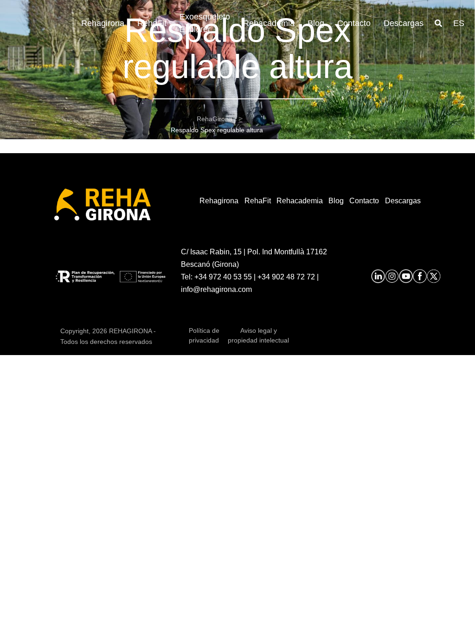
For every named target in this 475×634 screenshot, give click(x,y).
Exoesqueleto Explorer (205, 23)
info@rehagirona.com (216, 289)
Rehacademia (269, 23)
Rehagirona (102, 23)
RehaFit (152, 23)
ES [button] (458, 23)
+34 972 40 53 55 (223, 277)
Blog (316, 23)
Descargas (404, 23)
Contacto (354, 23)
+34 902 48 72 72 (286, 277)
